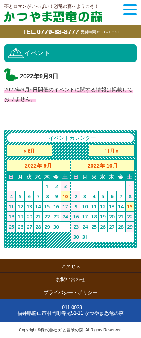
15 (129, 206)
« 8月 (29, 150)
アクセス (70, 266)
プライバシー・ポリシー (70, 292)
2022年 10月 (103, 166)
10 (65, 196)
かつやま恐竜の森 (53, 16)
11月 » (112, 150)
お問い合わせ (70, 279)
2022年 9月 (38, 166)
